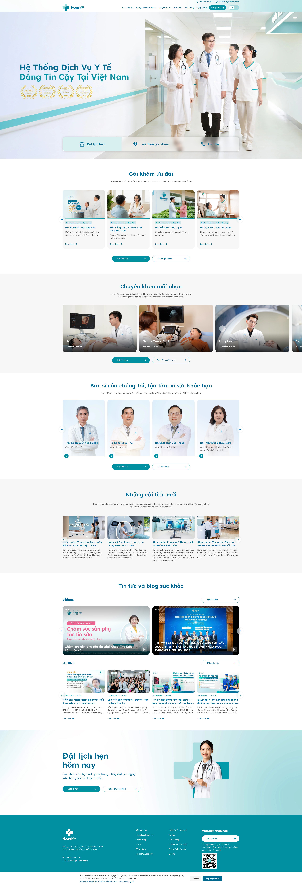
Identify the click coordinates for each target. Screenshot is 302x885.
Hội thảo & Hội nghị (177, 830)
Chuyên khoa (164, 7)
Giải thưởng (189, 7)
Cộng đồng (202, 7)
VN (232, 7)
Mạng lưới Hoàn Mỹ (144, 7)
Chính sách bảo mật (177, 849)
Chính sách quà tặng (178, 844)
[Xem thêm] (72, 456)
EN (237, 7)
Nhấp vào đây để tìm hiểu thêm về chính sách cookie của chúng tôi (107, 882)
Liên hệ (172, 854)
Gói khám (177, 7)
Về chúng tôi (127, 7)
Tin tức (172, 835)
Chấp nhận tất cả (212, 879)
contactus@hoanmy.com (228, 2)
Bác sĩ (138, 844)
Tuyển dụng (141, 839)
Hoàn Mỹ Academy (144, 854)
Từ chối (196, 879)
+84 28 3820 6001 (206, 2)
